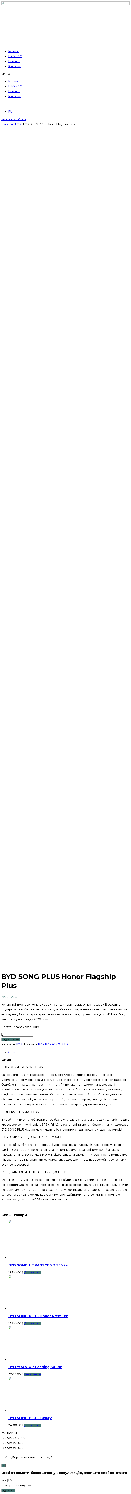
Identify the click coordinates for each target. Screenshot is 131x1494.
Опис (12, 1052)
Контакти (14, 66)
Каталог (13, 51)
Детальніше (32, 1272)
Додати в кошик (11, 1039)
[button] (65, 74)
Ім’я (4, 1480)
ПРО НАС (15, 56)
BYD (18, 124)
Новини (14, 61)
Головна (7, 124)
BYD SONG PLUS (56, 1044)
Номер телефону (13, 1485)
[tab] (69, 1052)
